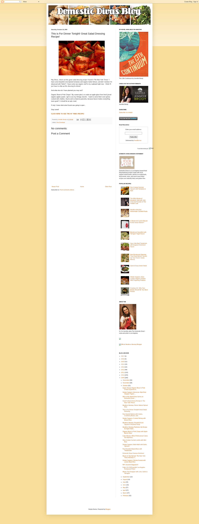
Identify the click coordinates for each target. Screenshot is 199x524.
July (124, 482)
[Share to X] (85, 119)
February (126, 495)
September (126, 477)
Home (82, 186)
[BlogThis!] (83, 119)
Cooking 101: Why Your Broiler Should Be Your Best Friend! (139, 289)
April (124, 490)
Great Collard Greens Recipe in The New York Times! (134, 401)
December (126, 380)
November (126, 383)
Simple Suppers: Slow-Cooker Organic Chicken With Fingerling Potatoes (138, 278)
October (125, 385)
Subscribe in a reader (126, 112)
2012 (123, 369)
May (124, 487)
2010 (123, 375)
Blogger (107, 509)
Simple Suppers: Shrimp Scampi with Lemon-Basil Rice (134, 461)
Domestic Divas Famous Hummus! (133, 453)
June (124, 485)
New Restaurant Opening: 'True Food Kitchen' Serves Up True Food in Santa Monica (138, 257)
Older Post (108, 186)
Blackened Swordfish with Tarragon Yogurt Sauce (138, 233)
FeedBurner (137, 140)
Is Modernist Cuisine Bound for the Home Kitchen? (139, 221)
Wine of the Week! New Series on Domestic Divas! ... (133, 397)
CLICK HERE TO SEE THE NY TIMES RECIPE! (67, 114)
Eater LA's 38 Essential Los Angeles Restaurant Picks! (134, 468)
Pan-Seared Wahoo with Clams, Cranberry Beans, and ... (133, 415)
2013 (123, 367)
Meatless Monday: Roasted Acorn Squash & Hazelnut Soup (133, 423)
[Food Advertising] (120, 339)
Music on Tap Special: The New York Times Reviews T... (134, 456)
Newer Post (55, 186)
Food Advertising (142, 148)
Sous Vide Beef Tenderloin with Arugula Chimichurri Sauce (138, 245)
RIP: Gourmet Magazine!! (130, 465)
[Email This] (81, 119)
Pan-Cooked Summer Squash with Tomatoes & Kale (138, 189)
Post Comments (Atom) (67, 190)
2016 (123, 359)
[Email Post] (77, 119)
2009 (123, 378)
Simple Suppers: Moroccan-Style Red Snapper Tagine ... (134, 393)
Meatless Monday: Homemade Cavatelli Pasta (138, 210)
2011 (123, 372)
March (125, 493)
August (125, 479)
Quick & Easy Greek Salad (138, 266)
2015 (123, 361)
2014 (123, 364)
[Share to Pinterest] (90, 119)
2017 (123, 356)
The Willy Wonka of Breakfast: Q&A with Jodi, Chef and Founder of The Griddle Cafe (138, 201)
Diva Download (60, 122)
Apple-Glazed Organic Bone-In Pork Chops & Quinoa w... (134, 388)
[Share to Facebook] (88, 119)
